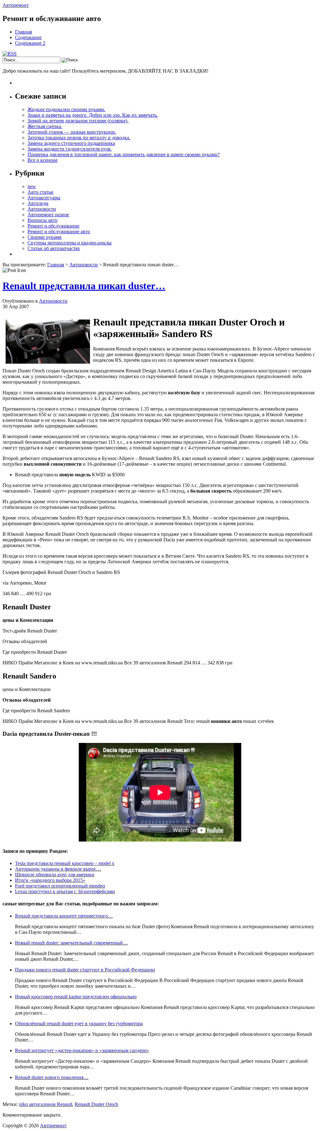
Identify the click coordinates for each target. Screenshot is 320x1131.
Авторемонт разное (48, 214)
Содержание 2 (30, 43)
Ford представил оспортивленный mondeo (60, 885)
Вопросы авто (43, 220)
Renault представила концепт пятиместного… (64, 916)
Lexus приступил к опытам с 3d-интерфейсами (65, 891)
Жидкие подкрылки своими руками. (66, 109)
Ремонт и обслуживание (53, 225)
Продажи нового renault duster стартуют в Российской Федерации (85, 969)
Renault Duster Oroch (96, 1104)
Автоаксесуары (44, 197)
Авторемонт (15, 5)
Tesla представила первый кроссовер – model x (64, 863)
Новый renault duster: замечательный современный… (71, 942)
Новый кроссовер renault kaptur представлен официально (76, 996)
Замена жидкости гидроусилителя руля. (70, 148)
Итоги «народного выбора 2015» (50, 880)
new (32, 186)
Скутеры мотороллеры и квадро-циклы (70, 242)
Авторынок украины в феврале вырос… (58, 869)
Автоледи (38, 203)
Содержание (28, 37)
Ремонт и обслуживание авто (59, 231)
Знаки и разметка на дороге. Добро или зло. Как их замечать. (93, 115)
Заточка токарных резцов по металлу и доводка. (79, 137)
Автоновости (42, 209)
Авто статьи (40, 192)
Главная (23, 31)
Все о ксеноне (43, 160)
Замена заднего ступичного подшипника (71, 143)
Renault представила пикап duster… (83, 285)
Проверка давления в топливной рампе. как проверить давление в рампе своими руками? (124, 154)
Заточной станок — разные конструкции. (72, 132)
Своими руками (45, 237)
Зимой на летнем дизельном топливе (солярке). (78, 120)
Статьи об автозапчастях (54, 248)
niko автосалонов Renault (45, 1104)
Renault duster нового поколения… (51, 1077)
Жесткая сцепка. (45, 126)
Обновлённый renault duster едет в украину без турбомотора (79, 1023)
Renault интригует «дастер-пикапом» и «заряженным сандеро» (82, 1050)
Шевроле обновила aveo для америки (54, 874)
